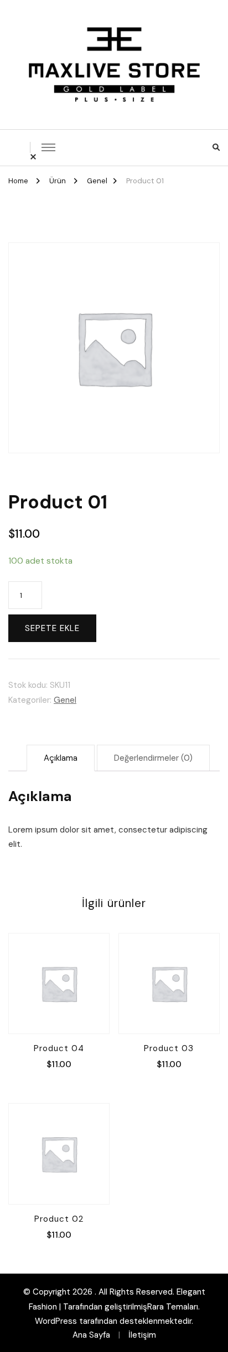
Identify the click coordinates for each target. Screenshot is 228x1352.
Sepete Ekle (52, 628)
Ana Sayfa (91, 1334)
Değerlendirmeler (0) (153, 758)
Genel (65, 700)
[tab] (61, 758)
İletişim (142, 1334)
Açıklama (60, 758)
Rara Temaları (172, 1306)
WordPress (56, 1321)
